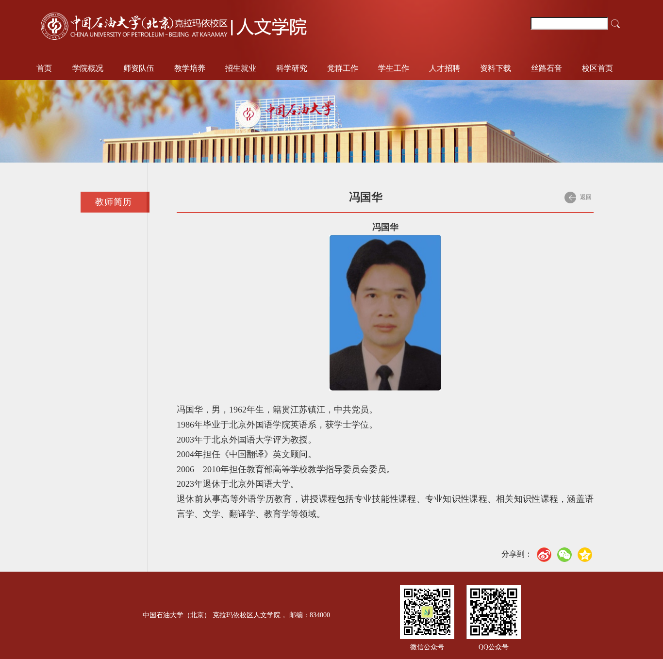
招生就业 (240, 68)
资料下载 (495, 68)
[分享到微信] (564, 554)
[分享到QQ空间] (585, 554)
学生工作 (393, 68)
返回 (585, 197)
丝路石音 (546, 68)
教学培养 (189, 68)
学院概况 (87, 68)
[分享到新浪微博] (544, 554)
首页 (44, 68)
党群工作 (342, 68)
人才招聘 (444, 68)
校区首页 (597, 68)
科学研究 (291, 68)
